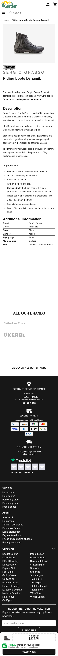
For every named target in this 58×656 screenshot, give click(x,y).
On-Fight (7, 600)
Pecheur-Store (37, 557)
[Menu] (3, 12)
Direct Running (10, 561)
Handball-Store (10, 582)
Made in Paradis (11, 593)
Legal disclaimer (11, 531)
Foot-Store (8, 571)
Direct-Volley (9, 564)
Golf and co (8, 579)
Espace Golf (8, 568)
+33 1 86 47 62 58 (29, 403)
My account (8, 492)
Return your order (29, 454)
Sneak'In (34, 568)
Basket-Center (10, 554)
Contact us (29, 393)
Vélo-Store (35, 593)
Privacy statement (11, 542)
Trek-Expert (36, 582)
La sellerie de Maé (12, 589)
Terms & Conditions (12, 524)
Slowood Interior (38, 561)
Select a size (29, 651)
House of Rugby (10, 586)
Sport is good (37, 575)
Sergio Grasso (24, 72)
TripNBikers (36, 589)
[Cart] (55, 4)
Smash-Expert (37, 564)
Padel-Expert (37, 554)
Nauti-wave (8, 596)
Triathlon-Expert (38, 586)
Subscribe (29, 630)
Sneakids (35, 571)
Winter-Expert (37, 596)
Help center (8, 496)
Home (6, 19)
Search (17, 12)
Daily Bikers (8, 557)
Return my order (10, 503)
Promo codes (9, 506)
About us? (7, 517)
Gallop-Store (9, 575)
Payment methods (11, 535)
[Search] (11, 12)
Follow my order (10, 499)
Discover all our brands (29, 367)
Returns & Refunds (12, 528)
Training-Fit (36, 579)
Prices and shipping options (17, 538)
